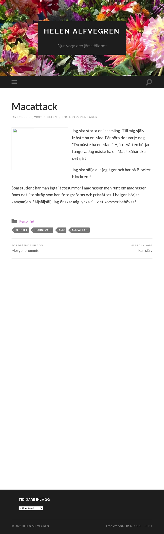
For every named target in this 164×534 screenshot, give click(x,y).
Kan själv (141, 248)
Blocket (21, 230)
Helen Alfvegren (82, 31)
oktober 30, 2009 (27, 117)
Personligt (26, 221)
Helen (52, 117)
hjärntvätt (43, 230)
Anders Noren (129, 526)
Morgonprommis (27, 248)
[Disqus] (82, 312)
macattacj (80, 230)
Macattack (34, 106)
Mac (62, 230)
